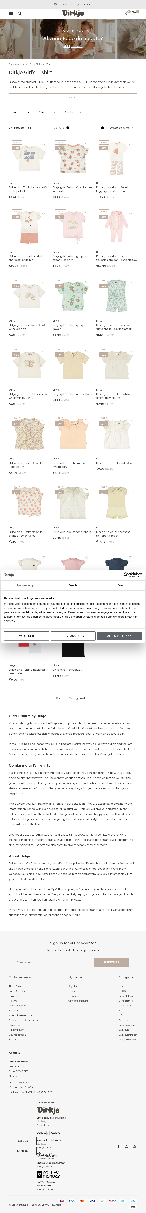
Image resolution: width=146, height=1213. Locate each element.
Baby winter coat (128, 1039)
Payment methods (18, 1005)
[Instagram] (126, 1146)
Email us (22, 1151)
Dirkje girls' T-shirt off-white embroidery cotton (113, 395)
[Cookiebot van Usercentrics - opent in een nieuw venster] (126, 575)
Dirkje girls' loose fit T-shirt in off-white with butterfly (29, 395)
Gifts (121, 1015)
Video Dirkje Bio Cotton (21, 1015)
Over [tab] (121, 585)
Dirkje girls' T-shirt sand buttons (72, 394)
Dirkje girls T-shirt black (67, 669)
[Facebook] (119, 1146)
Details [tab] (73, 585)
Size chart (14, 1010)
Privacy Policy (16, 1029)
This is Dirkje (15, 986)
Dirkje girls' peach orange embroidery (69, 464)
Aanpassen (71, 635)
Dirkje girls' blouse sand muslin (72, 532)
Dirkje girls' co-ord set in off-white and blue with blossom (114, 327)
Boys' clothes (126, 1001)
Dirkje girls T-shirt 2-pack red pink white (27, 671)
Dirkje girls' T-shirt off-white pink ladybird (72, 189)
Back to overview (18, 64)
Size (14, 112)
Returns (13, 1001)
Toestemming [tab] (25, 585)
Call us (23, 1141)
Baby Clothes (126, 996)
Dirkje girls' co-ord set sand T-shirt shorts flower (115, 533)
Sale (121, 1010)
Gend (68, 112)
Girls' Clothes (37, 64)
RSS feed (56, 1205)
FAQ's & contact (17, 991)
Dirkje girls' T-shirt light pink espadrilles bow (70, 258)
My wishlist (74, 996)
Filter (73, 97)
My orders (73, 991)
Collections (124, 1020)
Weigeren (26, 635)
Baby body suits (127, 1025)
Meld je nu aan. (73, 46)
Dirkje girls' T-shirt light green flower (71, 327)
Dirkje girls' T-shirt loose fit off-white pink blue (28, 189)
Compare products (78, 1001)
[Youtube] (134, 1146)
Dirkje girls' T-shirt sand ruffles (114, 463)
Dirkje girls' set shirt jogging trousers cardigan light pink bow (116, 258)
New (121, 986)
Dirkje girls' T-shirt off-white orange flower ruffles (26, 533)
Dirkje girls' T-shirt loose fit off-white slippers (28, 327)
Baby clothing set (128, 1034)
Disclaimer (14, 1025)
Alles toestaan (119, 635)
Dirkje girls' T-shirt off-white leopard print (26, 464)
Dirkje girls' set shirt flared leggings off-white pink (112, 189)
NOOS (122, 991)
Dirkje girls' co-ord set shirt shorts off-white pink (25, 258)
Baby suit (124, 1029)
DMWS (45, 1205)
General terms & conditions (23, 1020)
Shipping (14, 996)
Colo (41, 112)
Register (72, 986)
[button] (11, 13)
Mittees (12, 1039)
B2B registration (17, 1034)
